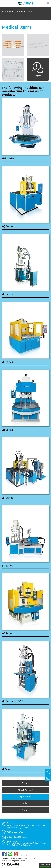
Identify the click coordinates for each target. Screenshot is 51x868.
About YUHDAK (25, 789)
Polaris (22, 861)
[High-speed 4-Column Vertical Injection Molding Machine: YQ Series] (25, 194)
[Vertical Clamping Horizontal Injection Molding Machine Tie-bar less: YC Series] (25, 601)
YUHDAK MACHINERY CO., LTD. (24, 859)
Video (25, 803)
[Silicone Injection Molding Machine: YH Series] (25, 465)
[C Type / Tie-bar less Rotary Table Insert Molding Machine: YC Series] (25, 330)
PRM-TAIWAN (6, 861)
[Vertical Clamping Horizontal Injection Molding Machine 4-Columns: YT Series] (25, 533)
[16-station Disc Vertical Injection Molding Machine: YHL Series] (25, 126)
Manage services (45, 864)
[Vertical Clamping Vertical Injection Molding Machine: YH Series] (25, 669)
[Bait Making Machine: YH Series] (25, 262)
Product (26, 783)
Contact (25, 810)
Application (25, 796)
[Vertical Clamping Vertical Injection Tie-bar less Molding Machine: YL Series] (25, 737)
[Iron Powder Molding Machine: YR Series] (25, 398)
